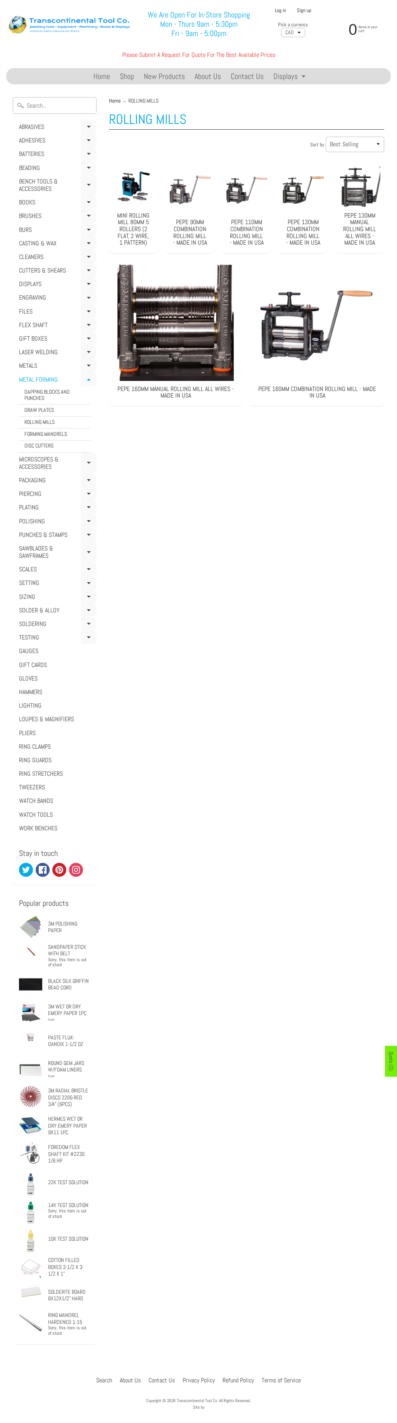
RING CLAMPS (35, 746)
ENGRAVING (56, 298)
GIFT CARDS (33, 665)
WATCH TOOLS (36, 815)
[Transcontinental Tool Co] (70, 24)
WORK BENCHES (38, 828)
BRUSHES (56, 217)
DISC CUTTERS (39, 445)
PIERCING (56, 495)
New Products (164, 76)
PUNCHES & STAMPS (56, 536)
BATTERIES (56, 155)
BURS (56, 231)
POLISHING (56, 522)
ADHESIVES (56, 141)
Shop (127, 76)
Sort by (317, 144)
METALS (56, 367)
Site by (198, 1407)
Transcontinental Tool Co (197, 1400)
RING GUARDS (35, 760)
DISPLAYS (56, 285)
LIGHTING (30, 705)
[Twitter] (26, 870)
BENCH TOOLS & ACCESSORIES (56, 186)
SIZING (56, 598)
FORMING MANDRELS (45, 434)
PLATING (56, 508)
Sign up (304, 10)
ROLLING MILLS (39, 422)
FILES (56, 312)
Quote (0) (391, 1061)
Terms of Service (281, 1380)
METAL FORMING (56, 380)
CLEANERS (56, 258)
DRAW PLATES (39, 410)
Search (104, 1380)
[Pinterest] (59, 870)
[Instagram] (76, 870)
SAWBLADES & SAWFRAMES (56, 553)
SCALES (56, 570)
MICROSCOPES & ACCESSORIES (56, 464)
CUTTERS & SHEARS (56, 271)
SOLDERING (56, 625)
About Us (208, 76)
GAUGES (28, 651)
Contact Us (247, 76)
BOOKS (56, 203)
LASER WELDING (56, 353)
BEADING (56, 169)
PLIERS (27, 733)
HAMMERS (30, 692)
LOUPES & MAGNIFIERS (46, 719)
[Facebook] (43, 870)
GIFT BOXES (56, 339)
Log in (280, 10)
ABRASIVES (56, 128)
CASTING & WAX (56, 244)
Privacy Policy (199, 1380)
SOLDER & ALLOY (56, 611)
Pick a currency (293, 24)
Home (101, 76)
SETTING (56, 584)
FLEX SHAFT (56, 326)
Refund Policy (238, 1380)
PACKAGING (56, 481)
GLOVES (28, 678)
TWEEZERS (32, 787)
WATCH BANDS (36, 801)
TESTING (56, 638)
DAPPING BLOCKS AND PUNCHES (47, 395)
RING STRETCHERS (41, 774)
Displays (290, 77)
